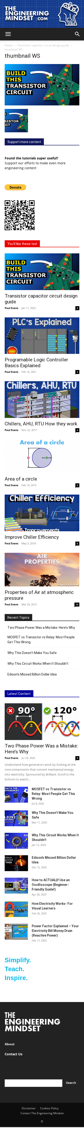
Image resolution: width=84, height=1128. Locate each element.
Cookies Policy (49, 1108)
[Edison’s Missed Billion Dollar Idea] (16, 863)
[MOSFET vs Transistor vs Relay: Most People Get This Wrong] (16, 795)
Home (9, 45)
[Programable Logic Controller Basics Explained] (42, 335)
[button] (7, 34)
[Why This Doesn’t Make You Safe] (16, 818)
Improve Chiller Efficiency (32, 537)
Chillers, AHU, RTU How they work (41, 424)
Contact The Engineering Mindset (42, 1113)
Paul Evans (11, 308)
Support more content (24, 142)
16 (77, 604)
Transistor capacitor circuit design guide (43, 45)
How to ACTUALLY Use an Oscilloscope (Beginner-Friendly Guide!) (51, 884)
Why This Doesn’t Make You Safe (32, 653)
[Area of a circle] (42, 456)
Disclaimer (29, 1108)
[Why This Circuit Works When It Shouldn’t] (16, 841)
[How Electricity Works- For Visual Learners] (16, 909)
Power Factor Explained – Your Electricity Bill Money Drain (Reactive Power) (55, 930)
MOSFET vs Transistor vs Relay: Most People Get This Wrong (41, 639)
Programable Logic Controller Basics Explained (36, 362)
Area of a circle (21, 479)
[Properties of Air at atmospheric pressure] (42, 569)
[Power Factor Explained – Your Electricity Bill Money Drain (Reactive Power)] (16, 932)
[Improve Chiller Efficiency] (42, 513)
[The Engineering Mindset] (42, 14)
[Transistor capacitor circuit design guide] (42, 271)
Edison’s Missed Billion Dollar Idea (32, 674)
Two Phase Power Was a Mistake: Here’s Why (41, 627)
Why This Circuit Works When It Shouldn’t (37, 663)
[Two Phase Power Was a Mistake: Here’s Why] (42, 721)
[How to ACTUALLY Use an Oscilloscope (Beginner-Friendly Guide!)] (16, 886)
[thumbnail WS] (42, 104)
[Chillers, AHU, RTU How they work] (42, 399)
